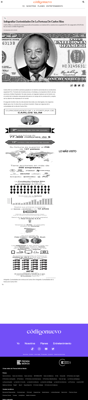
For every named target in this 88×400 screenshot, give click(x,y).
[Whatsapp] (75, 85)
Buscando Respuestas (9, 392)
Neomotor (64, 392)
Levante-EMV (80, 382)
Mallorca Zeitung (7, 385)
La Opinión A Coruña (19, 382)
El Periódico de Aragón (73, 376)
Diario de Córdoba (17, 376)
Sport (20, 385)
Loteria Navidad (55, 392)
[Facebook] (82, 85)
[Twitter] (79, 85)
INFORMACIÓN (38, 376)
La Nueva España (7, 382)
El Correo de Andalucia (51, 385)
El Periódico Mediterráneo (50, 379)
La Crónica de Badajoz (74, 379)
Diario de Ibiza (28, 376)
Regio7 (15, 385)
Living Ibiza (21, 395)
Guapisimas (37, 392)
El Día (56, 376)
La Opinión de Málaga (46, 382)
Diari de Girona (7, 376)
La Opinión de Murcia (33, 382)
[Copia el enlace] (71, 85)
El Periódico (20, 379)
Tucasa (15, 395)
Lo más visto (67, 151)
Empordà (62, 376)
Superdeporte (28, 385)
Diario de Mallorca (48, 376)
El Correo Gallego (38, 385)
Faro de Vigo (62, 379)
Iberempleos (45, 392)
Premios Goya (73, 392)
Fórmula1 (29, 392)
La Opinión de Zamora (60, 382)
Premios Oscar (7, 395)
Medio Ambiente (30, 395)
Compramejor (21, 392)
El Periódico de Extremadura (33, 379)
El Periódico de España (9, 379)
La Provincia (71, 382)
